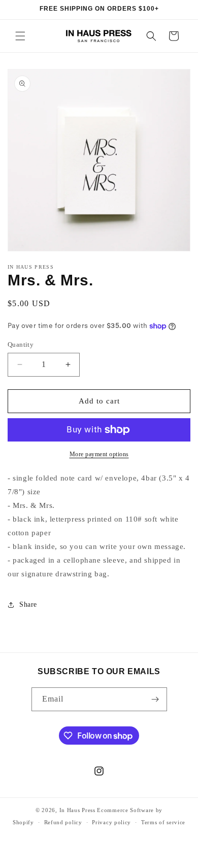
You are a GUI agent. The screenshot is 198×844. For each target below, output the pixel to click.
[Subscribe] (155, 699)
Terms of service (163, 822)
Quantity (21, 344)
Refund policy (63, 822)
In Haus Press (77, 810)
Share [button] (28, 604)
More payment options (99, 454)
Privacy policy (111, 822)
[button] (20, 36)
